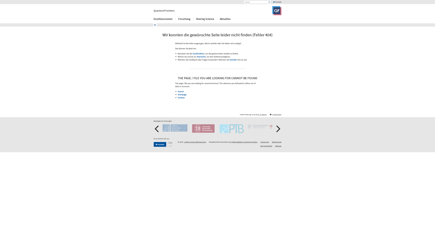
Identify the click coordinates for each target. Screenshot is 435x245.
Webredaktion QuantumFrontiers (245, 142)
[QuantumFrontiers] (154, 25)
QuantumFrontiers (164, 10)
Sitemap (278, 146)
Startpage (182, 94)
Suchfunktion (198, 53)
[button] (157, 128)
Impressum (264, 142)
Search (181, 91)
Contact (181, 97)
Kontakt (233, 59)
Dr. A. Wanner (262, 115)
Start (269, 2)
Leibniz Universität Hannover (195, 142)
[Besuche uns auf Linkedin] (170, 144)
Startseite (201, 56)
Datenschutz (276, 142)
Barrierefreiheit (266, 146)
